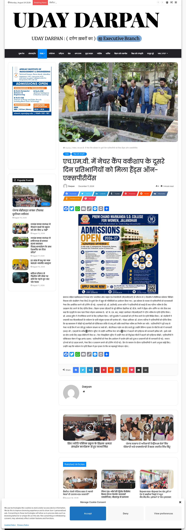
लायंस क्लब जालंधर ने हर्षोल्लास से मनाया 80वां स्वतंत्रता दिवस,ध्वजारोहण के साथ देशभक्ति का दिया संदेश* (41, 245)
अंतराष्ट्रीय (32, 53)
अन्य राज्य (78, 53)
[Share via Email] (139, 370)
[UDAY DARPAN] (93, 27)
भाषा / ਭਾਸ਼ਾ (162, 53)
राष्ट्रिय (61, 53)
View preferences (163, 513)
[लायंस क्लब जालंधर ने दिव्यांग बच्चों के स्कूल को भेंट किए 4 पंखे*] (20, 228)
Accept (88, 513)
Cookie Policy (10, 525)
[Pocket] (132, 370)
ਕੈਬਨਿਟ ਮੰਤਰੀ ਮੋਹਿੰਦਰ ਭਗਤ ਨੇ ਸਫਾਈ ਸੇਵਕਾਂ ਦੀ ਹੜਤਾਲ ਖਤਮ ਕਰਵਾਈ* (75, 2)
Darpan (71, 186)
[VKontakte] (118, 370)
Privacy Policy (23, 525)
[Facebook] (76, 370)
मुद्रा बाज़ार (89, 53)
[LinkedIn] (90, 370)
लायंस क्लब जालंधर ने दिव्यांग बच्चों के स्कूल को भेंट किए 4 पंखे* (41, 227)
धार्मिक (108, 53)
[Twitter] (83, 370)
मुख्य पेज (21, 53)
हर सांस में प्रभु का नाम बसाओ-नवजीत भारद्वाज (41, 262)
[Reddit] (111, 370)
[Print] (146, 370)
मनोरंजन (52, 53)
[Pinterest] (104, 370)
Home (68, 148)
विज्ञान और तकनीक (120, 53)
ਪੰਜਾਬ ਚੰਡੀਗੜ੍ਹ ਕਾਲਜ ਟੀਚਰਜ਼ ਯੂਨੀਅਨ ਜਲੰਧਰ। (27, 212)
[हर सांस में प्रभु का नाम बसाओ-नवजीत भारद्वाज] (20, 264)
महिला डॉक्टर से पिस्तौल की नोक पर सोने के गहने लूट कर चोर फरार (40, 277)
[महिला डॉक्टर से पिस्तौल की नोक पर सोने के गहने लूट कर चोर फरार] (20, 277)
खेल (69, 53)
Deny (125, 513)
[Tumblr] (97, 370)
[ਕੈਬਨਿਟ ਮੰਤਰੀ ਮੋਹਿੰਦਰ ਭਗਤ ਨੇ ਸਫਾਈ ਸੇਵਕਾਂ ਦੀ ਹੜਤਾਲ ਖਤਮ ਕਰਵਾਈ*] (80, 479)
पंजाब (41, 53)
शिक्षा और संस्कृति (137, 53)
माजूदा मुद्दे (150, 53)
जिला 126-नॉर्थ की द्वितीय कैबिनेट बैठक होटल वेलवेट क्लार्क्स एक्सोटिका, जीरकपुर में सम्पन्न (115, 494)
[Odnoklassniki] (125, 370)
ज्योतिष (99, 53)
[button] (180, 502)
